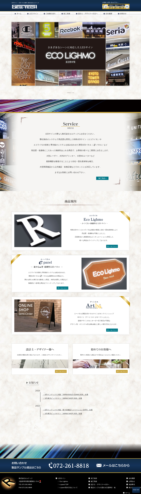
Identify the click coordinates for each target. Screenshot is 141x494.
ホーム (127, 493)
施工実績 (94, 481)
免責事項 (132, 484)
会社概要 (132, 478)
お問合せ (132, 481)
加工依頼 (94, 478)
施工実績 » (102, 178)
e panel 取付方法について (69, 487)
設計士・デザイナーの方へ (100, 484)
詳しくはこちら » (112, 246)
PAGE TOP (136, 489)
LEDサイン (62, 478)
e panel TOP (64, 484)
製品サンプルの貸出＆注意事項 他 (103, 487)
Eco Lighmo (64, 481)
